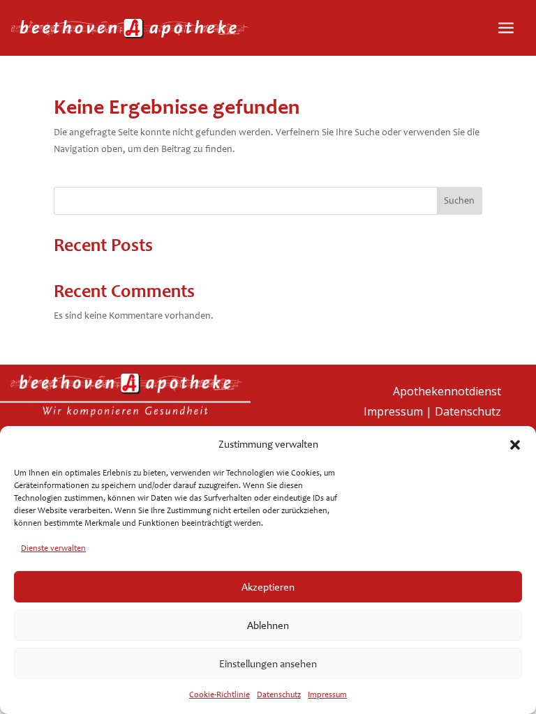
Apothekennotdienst (447, 391)
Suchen (459, 200)
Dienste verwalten (53, 548)
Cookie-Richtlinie (219, 694)
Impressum (327, 694)
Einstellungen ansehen (268, 664)
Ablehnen (268, 625)
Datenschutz (279, 694)
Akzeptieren (268, 587)
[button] (515, 445)
